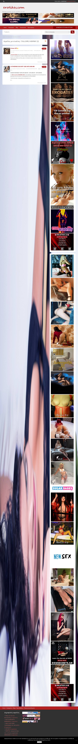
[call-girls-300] (62, 189)
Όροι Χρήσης (31, 27)
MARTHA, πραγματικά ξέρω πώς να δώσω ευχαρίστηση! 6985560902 (11, 732)
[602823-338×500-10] (62, 611)
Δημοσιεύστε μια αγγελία (64, 27)
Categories (9, 708)
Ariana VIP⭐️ (14, 48)
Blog (17, 27)
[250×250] (60, 683)
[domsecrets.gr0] (62, 663)
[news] (62, 567)
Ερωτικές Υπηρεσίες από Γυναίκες (26, 50)
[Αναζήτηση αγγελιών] (72, 31)
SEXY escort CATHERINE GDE (18, 74)
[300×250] (62, 58)
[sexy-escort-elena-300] (62, 585)
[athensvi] (62, 544)
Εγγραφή (69, 1)
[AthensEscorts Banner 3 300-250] (62, 121)
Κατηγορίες (11, 27)
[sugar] (62, 491)
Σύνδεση (73, 1)
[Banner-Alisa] (62, 417)
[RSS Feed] (3, 1)
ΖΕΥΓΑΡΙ (7, 729)
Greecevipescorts (37, 50)
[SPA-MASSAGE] (62, 370)
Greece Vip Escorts (16, 50)
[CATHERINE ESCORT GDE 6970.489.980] (7, 72)
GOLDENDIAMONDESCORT (31, 68)
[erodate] (62, 101)
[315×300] (62, 163)
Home (5, 27)
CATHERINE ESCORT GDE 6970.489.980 (22, 66)
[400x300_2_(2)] (62, 250)
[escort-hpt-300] (62, 300)
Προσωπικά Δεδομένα (29, 708)
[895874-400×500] (62, 640)
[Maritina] (62, 347)
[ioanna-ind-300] (62, 484)
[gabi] (62, 521)
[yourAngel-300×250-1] (62, 140)
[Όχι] (76, 740)
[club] (62, 461)
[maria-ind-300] (62, 277)
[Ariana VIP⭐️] (7, 53)
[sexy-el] (62, 438)
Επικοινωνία (23, 27)
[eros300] (62, 232)
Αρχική (4, 36)
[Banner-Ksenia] (62, 324)
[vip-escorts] (62, 82)
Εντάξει (39, 742)
